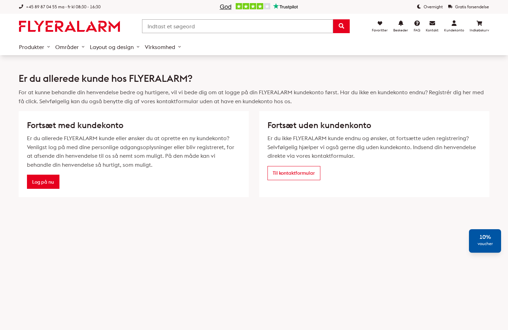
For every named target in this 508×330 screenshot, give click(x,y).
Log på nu (43, 182)
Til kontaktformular (294, 173)
